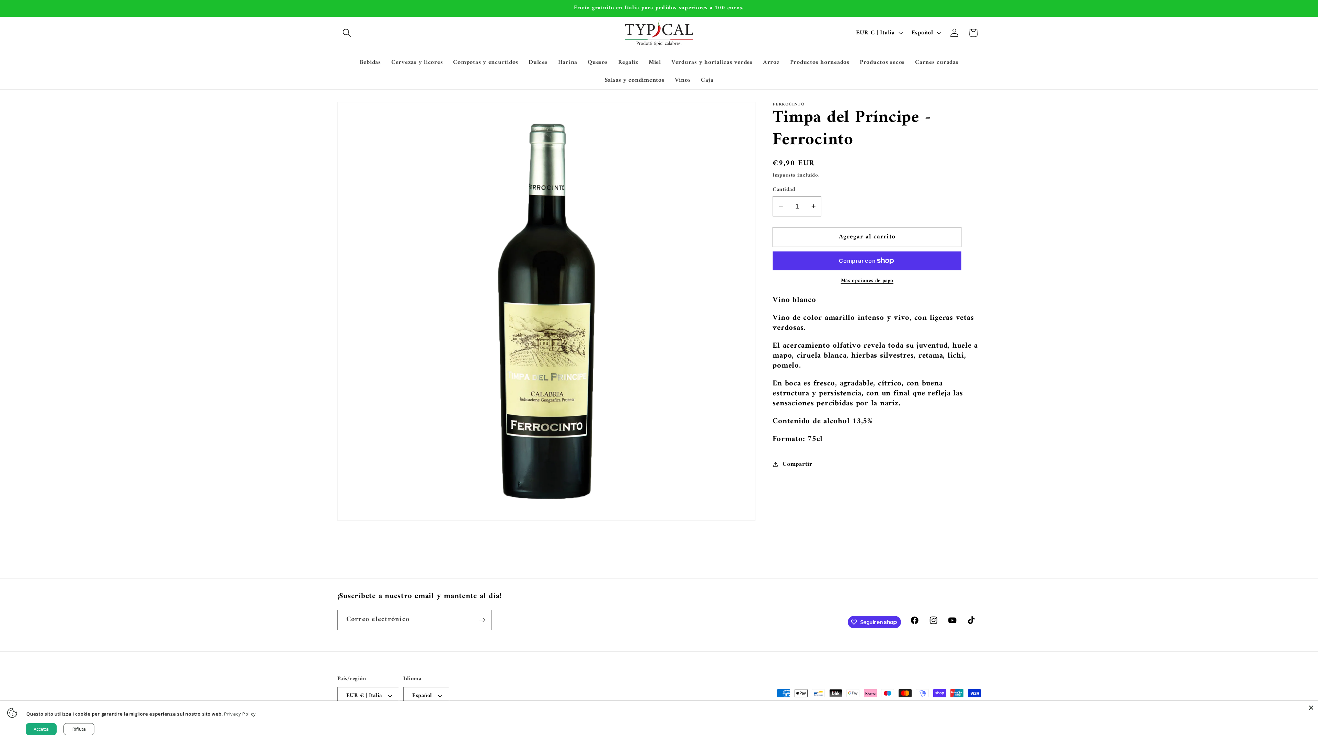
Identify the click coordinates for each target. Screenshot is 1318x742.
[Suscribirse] (482, 620)
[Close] (1311, 707)
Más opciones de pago (867, 280)
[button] (346, 32)
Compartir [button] (797, 464)
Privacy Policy (240, 714)
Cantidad (784, 190)
